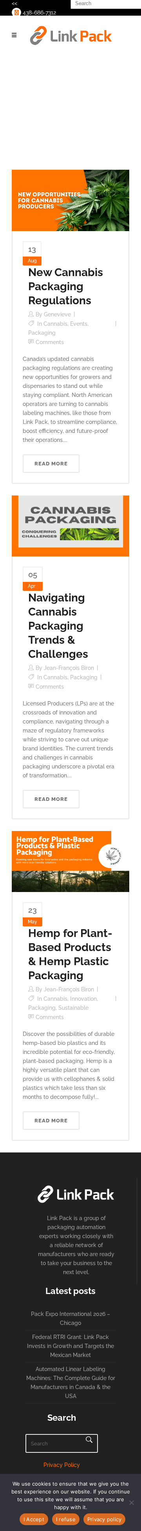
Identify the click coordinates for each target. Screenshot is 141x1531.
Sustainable (73, 1008)
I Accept (34, 1519)
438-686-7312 (38, 12)
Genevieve (57, 314)
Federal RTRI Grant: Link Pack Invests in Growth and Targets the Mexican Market (70, 1346)
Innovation (83, 999)
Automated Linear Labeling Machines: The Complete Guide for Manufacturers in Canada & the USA (70, 1382)
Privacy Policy (61, 1465)
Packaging (42, 333)
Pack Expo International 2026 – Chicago (70, 1318)
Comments (50, 342)
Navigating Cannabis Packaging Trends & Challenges (58, 626)
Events (78, 324)
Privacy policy (104, 1519)
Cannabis (55, 324)
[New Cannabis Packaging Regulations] (70, 200)
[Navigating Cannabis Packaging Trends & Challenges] (70, 525)
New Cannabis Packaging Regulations (65, 286)
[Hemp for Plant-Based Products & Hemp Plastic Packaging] (70, 861)
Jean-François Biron (69, 668)
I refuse (66, 1519)
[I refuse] (131, 1502)
